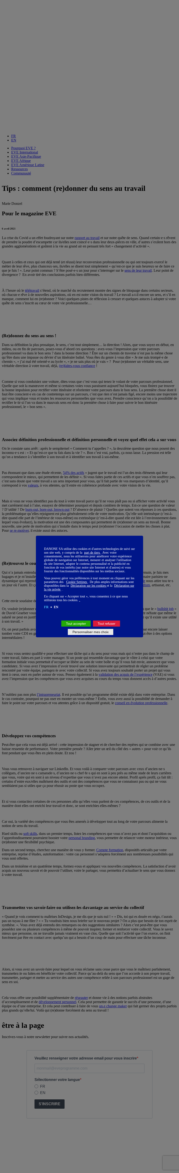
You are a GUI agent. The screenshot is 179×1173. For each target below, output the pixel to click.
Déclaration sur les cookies (89, 585)
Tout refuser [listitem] (106, 623)
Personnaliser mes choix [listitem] (90, 632)
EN (56, 607)
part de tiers (92, 552)
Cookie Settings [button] (77, 582)
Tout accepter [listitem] (76, 623)
